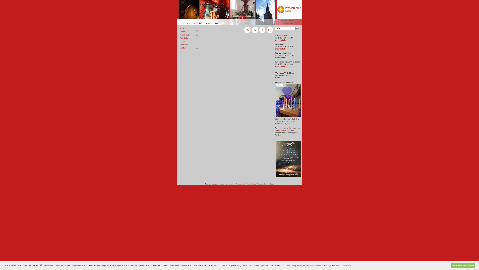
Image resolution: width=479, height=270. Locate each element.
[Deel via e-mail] (269, 30)
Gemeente (184, 31)
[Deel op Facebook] (262, 30)
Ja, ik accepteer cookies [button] (463, 265)
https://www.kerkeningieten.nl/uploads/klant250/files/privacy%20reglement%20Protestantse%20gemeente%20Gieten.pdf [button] (297, 265)
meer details (280, 40)
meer (277, 77)
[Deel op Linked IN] (247, 30)
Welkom (183, 28)
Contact (183, 48)
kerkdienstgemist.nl (286, 130)
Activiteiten (184, 38)
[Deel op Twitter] (254, 30)
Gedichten (184, 45)
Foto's (182, 41)
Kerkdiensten (185, 35)
